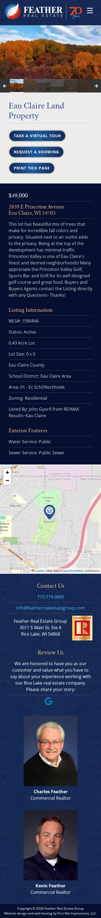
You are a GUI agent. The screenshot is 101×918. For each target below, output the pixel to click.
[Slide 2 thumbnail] (16, 86)
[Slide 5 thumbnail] (57, 86)
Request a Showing (36, 151)
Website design (15, 913)
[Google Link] (50, 704)
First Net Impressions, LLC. (77, 913)
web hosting (43, 913)
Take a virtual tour (37, 135)
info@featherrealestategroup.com (50, 608)
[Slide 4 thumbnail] (43, 86)
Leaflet (39, 570)
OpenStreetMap (72, 570)
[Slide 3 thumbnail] (30, 86)
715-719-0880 (50, 597)
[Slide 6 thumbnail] (70, 86)
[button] (50, 512)
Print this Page (32, 168)
